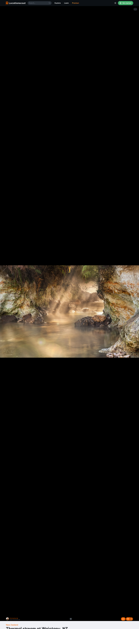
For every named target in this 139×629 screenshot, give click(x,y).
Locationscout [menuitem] (16, 3)
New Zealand (12, 625)
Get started (126, 3)
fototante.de (14, 618)
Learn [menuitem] (66, 3)
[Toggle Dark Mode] (115, 3)
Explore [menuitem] (58, 3)
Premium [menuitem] (75, 3)
